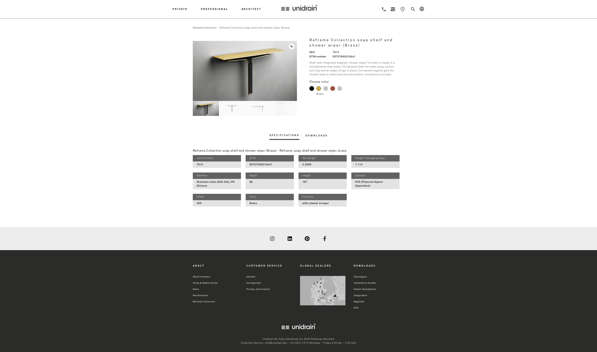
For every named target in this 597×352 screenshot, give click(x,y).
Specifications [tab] (284, 135)
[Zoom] (291, 46)
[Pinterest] (307, 238)
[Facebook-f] (324, 238)
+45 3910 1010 (298, 343)
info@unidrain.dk (276, 343)
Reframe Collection (205, 28)
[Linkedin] (289, 238)
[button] (186, 9)
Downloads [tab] (316, 135)
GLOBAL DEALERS (315, 266)
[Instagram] (272, 238)
